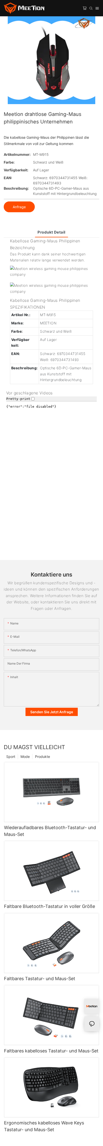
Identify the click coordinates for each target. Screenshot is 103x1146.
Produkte (42, 756)
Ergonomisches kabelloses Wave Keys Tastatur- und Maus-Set (44, 1126)
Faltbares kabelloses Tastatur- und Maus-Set (51, 1050)
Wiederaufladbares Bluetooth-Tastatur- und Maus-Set (50, 831)
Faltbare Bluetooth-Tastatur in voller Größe (49, 906)
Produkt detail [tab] (51, 232)
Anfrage (19, 207)
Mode (25, 756)
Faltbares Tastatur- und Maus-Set (39, 978)
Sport (10, 756)
